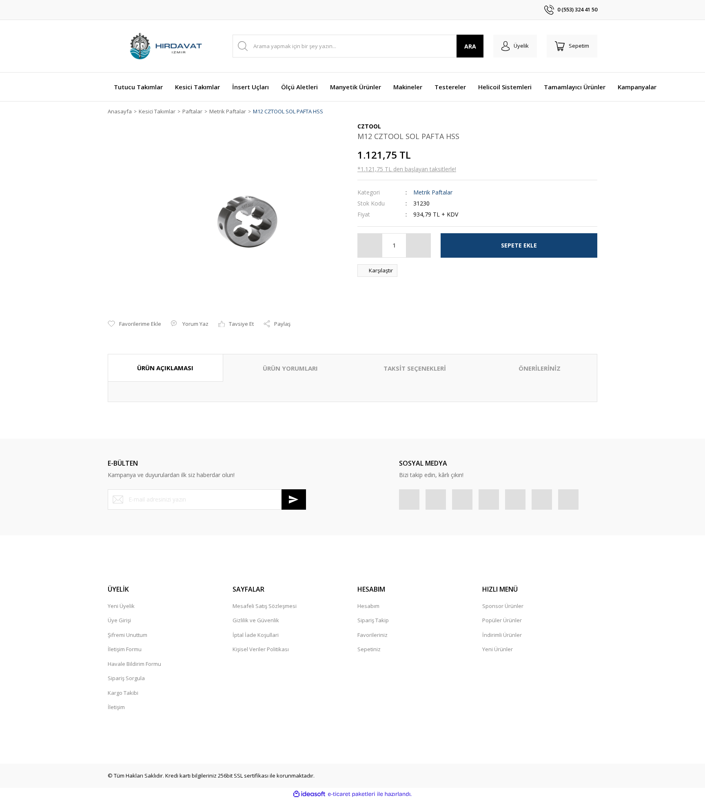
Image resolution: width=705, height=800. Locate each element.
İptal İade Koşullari (256, 635)
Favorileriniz (372, 635)
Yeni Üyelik (121, 606)
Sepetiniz (369, 649)
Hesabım (368, 606)
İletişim (116, 707)
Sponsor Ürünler (502, 606)
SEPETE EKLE (519, 245)
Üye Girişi (119, 620)
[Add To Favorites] (134, 324)
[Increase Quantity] (418, 245)
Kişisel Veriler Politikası (261, 649)
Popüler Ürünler (502, 620)
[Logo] (165, 46)
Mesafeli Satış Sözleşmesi (265, 606)
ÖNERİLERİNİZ (540, 368)
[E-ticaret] (351, 794)
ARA (470, 46)
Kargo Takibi (123, 692)
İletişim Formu (125, 649)
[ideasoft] (309, 794)
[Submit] (294, 499)
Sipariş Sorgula (126, 678)
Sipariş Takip (373, 620)
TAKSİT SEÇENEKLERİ (415, 368)
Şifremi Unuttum (127, 635)
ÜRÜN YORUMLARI (290, 368)
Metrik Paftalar (432, 192)
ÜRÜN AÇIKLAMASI (165, 368)
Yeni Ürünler (497, 649)
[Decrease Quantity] (370, 245)
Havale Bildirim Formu (134, 663)
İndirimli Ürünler (502, 635)
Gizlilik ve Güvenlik (256, 620)
